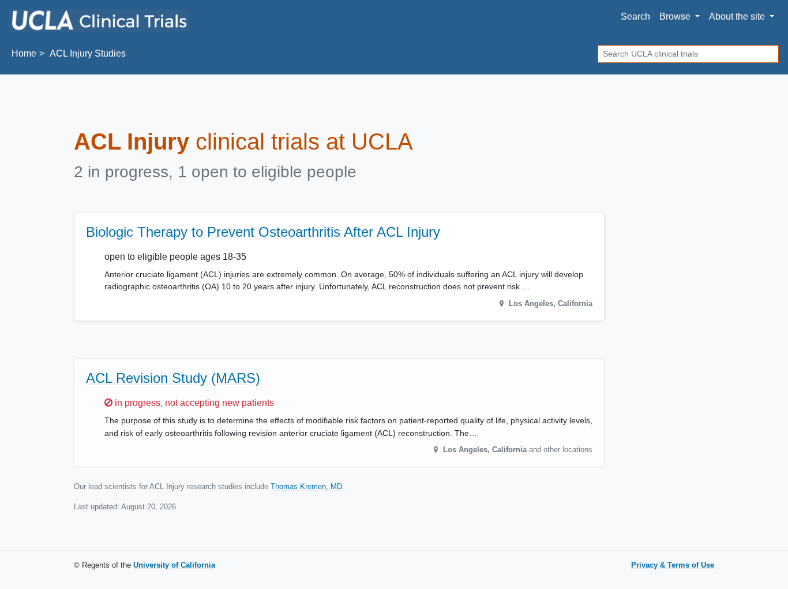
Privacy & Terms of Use (672, 565)
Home (24, 53)
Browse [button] (676, 16)
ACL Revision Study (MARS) (173, 378)
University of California (174, 565)
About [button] (737, 16)
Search (635, 16)
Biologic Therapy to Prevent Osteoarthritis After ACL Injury (263, 232)
